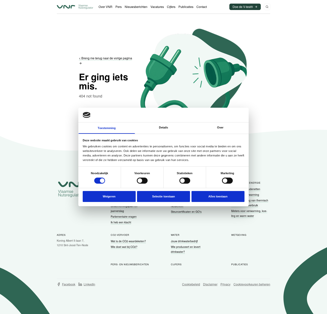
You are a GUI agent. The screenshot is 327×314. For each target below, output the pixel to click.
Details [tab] (163, 127)
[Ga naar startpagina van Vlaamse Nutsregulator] (75, 7)
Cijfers (176, 264)
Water (175, 234)
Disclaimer (210, 284)
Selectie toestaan (163, 196)
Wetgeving (238, 234)
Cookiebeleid (191, 284)
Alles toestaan (217, 196)
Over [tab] (220, 127)
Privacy (225, 284)
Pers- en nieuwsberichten (130, 264)
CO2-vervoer (120, 234)
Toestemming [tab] (107, 128)
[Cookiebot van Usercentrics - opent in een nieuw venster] (227, 115)
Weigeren (109, 196)
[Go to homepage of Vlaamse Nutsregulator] (73, 189)
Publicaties (239, 264)
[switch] (142, 181)
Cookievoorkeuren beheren (252, 284)
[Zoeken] (267, 7)
